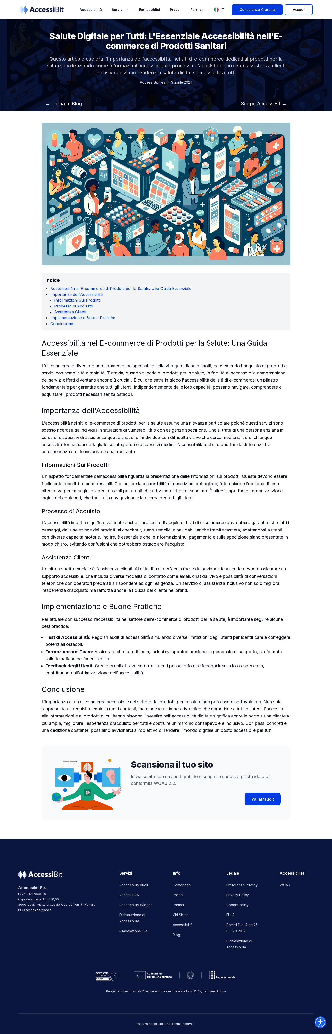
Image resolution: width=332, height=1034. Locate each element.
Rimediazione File (133, 931)
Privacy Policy (237, 895)
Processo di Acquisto (73, 306)
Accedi (298, 10)
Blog (176, 935)
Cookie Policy (237, 905)
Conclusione (61, 323)
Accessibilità (91, 10)
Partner (196, 10)
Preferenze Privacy (242, 885)
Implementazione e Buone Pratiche (82, 317)
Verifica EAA (129, 895)
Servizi (117, 10)
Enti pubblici (149, 10)
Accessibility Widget (135, 905)
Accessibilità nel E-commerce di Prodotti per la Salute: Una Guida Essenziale (120, 288)
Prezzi (175, 10)
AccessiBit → (264, 104)
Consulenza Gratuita (257, 10)
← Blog (63, 104)
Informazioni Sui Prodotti (77, 300)
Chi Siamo (181, 915)
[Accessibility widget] (320, 1022)
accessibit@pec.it (38, 910)
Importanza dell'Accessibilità (76, 294)
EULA (230, 915)
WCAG (285, 885)
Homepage (182, 885)
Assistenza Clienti (70, 311)
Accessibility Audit (133, 885)
